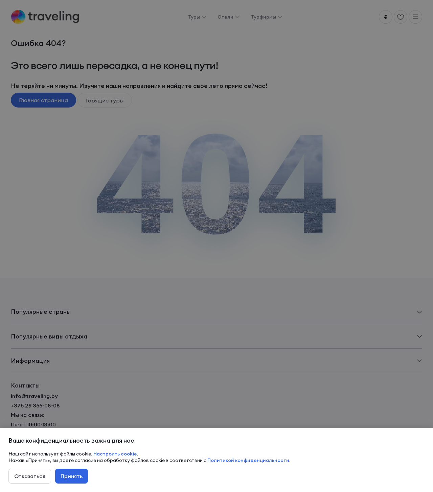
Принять (72, 476)
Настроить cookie (115, 454)
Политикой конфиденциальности (248, 460)
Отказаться (29, 476)
